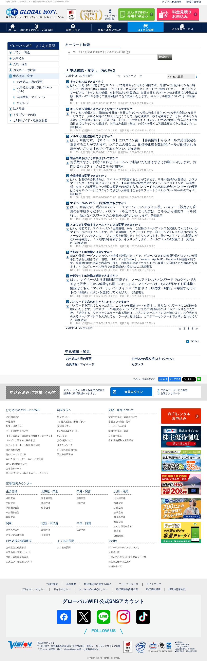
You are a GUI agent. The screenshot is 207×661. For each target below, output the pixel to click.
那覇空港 (118, 522)
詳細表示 (75, 127)
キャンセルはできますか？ (87, 81)
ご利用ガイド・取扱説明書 (30, 120)
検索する (164, 56)
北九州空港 (119, 498)
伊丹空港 (81, 498)
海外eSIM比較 (13, 449)
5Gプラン (62, 436)
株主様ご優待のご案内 (119, 561)
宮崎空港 (118, 512)
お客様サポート (14, 468)
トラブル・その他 (24, 114)
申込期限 (10, 421)
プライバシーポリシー (33, 589)
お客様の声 (113, 552)
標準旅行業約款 (177, 589)
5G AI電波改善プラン (67, 431)
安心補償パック (65, 440)
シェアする (175, 379)
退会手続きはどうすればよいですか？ (94, 158)
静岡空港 (81, 503)
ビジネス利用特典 (172, 1)
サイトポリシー (62, 589)
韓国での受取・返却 (118, 431)
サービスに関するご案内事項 (20, 440)
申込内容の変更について (18, 552)
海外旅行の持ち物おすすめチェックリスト (27, 473)
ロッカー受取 (115, 436)
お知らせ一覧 (115, 566)
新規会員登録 (193, 1)
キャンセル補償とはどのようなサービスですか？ (101, 109)
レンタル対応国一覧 (67, 449)
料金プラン (62, 417)
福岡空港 (10, 517)
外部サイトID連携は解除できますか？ (94, 275)
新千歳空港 (46, 498)
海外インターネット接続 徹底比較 (23, 445)
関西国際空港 (12, 507)
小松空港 (45, 534)
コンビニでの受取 (117, 426)
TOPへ (194, 341)
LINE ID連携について (16, 464)
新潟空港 (45, 530)
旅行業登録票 (153, 589)
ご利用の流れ (12, 417)
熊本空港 (118, 503)
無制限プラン (64, 426)
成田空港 (10, 498)
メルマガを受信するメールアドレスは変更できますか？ (105, 224)
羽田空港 (10, 503)
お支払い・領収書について (19, 561)
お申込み (18, 58)
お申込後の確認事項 (16, 547)
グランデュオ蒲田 (15, 534)
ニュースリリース (128, 584)
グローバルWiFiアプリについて (123, 547)
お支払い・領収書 (24, 70)
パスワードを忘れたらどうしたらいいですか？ (100, 301)
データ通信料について (17, 431)
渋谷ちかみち (12, 530)
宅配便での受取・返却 (119, 421)
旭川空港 (45, 503)
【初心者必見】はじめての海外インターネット (29, 436)
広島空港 (81, 530)
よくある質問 (64, 547)
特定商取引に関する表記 (97, 584)
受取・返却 (20, 64)
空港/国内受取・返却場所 (120, 440)
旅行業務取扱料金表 (127, 589)
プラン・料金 (21, 52)
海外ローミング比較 (16, 454)
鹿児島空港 (119, 517)
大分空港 (118, 507)
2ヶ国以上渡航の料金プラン (71, 421)
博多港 (117, 531)
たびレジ (23, 102)
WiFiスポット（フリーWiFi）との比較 (24, 459)
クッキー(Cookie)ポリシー (93, 589)
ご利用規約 (52, 584)
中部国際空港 (12, 512)
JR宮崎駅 (119, 536)
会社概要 (71, 584)
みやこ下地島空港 (123, 526)
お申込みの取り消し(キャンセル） (34, 89)
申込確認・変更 (23, 76)
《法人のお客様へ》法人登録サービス (127, 557)
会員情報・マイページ (31, 97)
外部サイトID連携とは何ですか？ (91, 252)
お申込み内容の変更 (30, 81)
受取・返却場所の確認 (17, 557)
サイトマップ (154, 584)
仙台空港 (45, 507)
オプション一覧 (65, 445)
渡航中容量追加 (65, 454)
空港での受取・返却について (122, 417)
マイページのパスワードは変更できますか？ (98, 203)
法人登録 (18, 108)
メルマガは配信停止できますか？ (91, 136)
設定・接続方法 (14, 426)
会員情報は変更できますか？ (88, 175)
